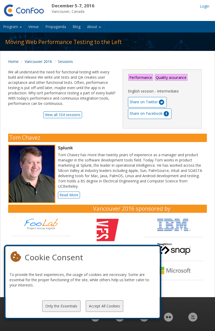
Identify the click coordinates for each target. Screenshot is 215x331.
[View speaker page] (33, 174)
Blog (76, 26)
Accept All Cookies (104, 305)
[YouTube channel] (193, 320)
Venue (33, 26)
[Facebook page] (119, 320)
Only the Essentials (61, 305)
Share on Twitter (144, 101)
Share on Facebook (146, 113)
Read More (69, 194)
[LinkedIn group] (95, 320)
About (92, 26)
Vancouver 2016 (38, 61)
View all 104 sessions (62, 114)
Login (204, 6)
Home (13, 61)
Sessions (65, 61)
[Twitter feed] (144, 320)
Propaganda (55, 26)
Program (11, 26)
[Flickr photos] (168, 320)
